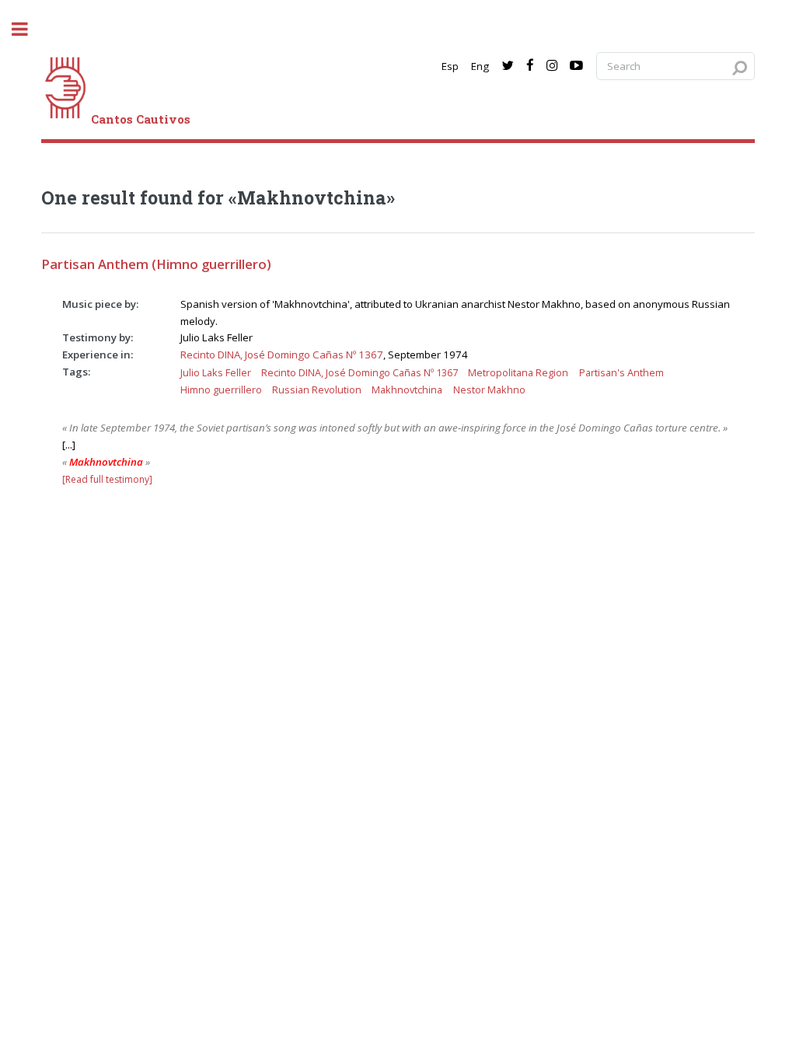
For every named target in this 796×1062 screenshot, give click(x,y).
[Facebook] (530, 66)
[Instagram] (551, 66)
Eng (480, 66)
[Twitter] (507, 66)
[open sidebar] (28, 29)
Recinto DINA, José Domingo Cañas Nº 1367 (281, 355)
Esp (450, 66)
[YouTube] (576, 66)
